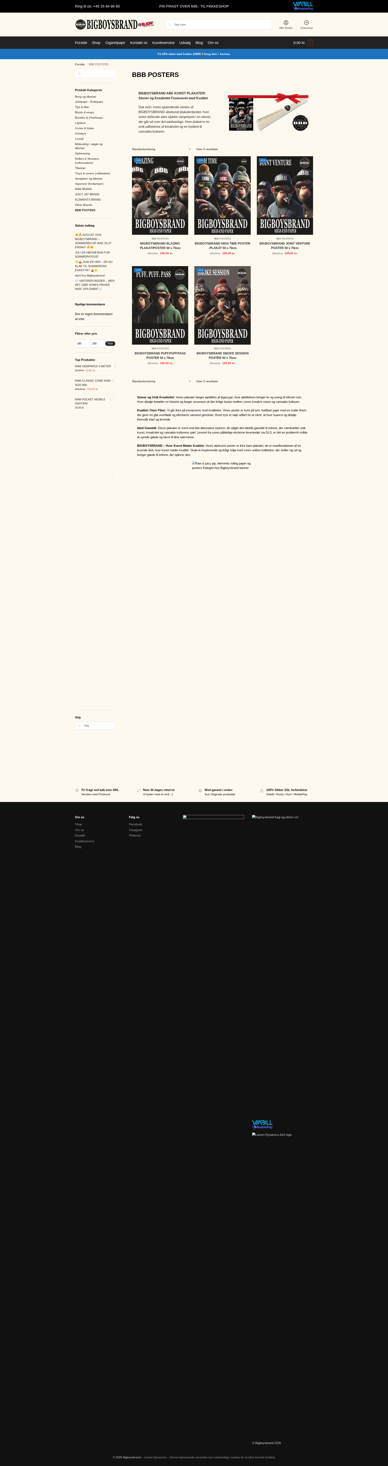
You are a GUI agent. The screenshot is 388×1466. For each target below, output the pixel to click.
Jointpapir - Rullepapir (89, 101)
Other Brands (83, 204)
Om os (79, 830)
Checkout (306, 27)
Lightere (80, 123)
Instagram (135, 830)
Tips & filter (82, 107)
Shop (78, 824)
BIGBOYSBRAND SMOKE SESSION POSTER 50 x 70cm (223, 356)
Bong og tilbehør (85, 96)
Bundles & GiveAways (89, 117)
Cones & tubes (84, 128)
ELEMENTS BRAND (88, 199)
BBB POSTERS (160, 238)
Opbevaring (82, 153)
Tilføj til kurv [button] (160, 262)
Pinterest (135, 835)
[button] (303, 43)
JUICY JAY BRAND (87, 194)
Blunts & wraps (84, 112)
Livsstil (79, 138)
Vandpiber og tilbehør (89, 178)
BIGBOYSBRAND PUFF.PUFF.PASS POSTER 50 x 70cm (160, 356)
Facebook (135, 824)
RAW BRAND (83, 189)
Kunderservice (84, 841)
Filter (110, 343)
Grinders (80, 133)
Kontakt (80, 835)
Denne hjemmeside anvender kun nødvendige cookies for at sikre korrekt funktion (222, 1457)
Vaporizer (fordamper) (89, 183)
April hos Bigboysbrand (90, 275)
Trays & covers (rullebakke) (92, 173)
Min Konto (285, 27)
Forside (80, 64)
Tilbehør (80, 168)
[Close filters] (116, 72)
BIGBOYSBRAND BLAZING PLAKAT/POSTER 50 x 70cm (160, 246)
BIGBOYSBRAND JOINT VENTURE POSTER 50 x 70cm (284, 246)
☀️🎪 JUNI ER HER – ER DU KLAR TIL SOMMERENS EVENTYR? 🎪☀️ (93, 266)
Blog (78, 846)
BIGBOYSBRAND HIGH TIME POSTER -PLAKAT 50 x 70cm (222, 246)
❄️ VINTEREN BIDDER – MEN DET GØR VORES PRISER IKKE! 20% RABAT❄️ (94, 285)
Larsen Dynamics (155, 1457)
